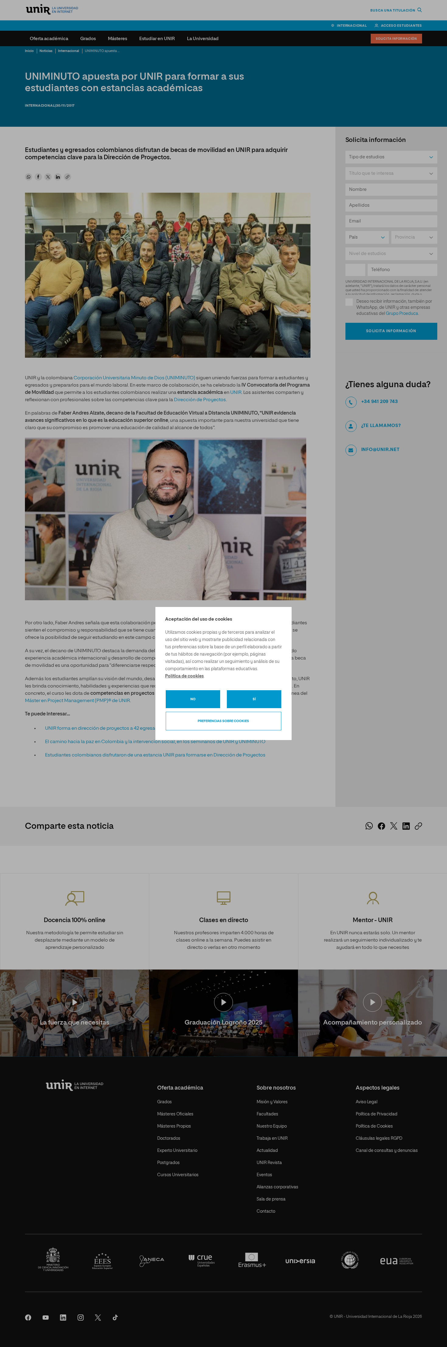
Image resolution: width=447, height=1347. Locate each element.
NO (193, 699)
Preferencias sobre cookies (223, 721)
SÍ (254, 699)
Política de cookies (184, 676)
